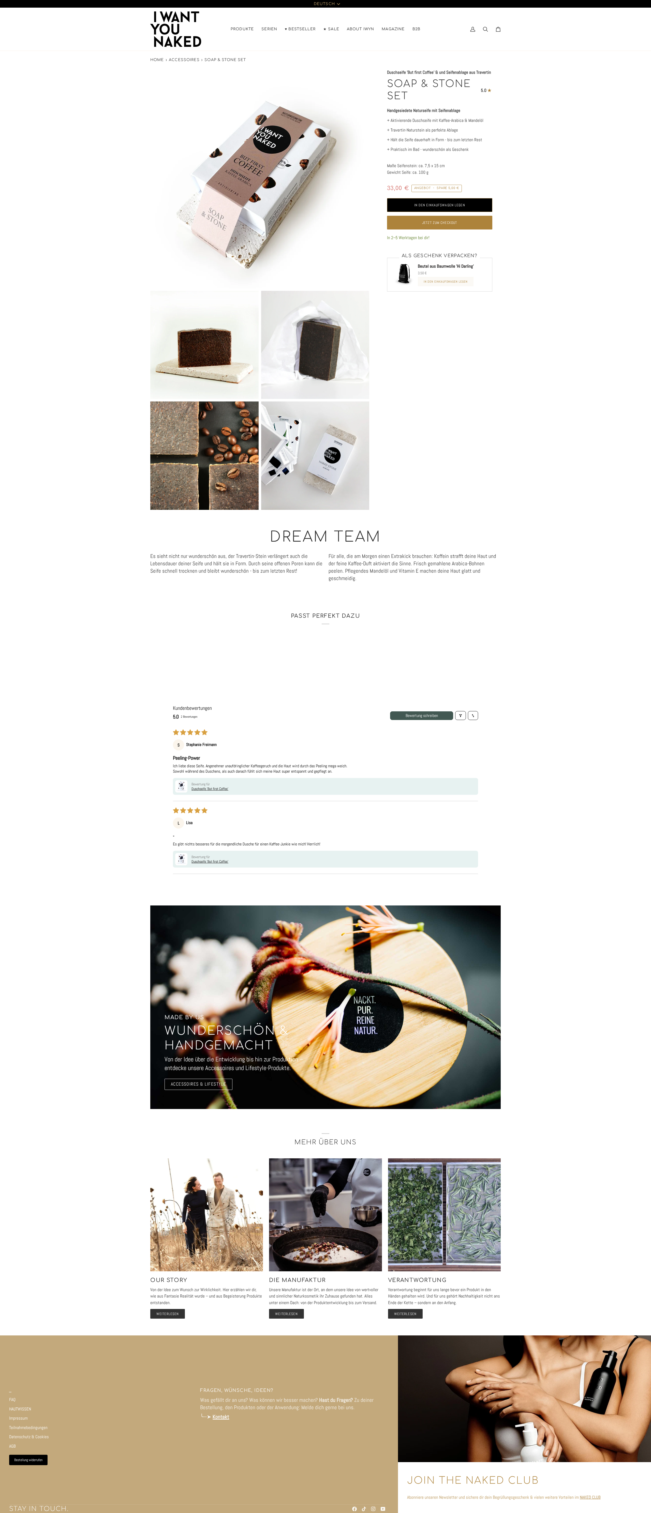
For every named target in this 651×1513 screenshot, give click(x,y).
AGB (12, 1446)
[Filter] (460, 715)
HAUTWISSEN (20, 1409)
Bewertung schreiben (422, 715)
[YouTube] (383, 1509)
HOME (157, 60)
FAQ (12, 1399)
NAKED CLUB (590, 1497)
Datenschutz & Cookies (29, 1436)
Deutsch (324, 4)
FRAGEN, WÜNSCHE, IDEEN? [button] (236, 1390)
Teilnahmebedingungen (28, 1427)
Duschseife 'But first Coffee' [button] (209, 788)
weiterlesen (167, 1314)
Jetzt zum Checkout (439, 222)
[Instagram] (373, 1509)
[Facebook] (354, 1509)
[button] (242, 29)
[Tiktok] (364, 1509)
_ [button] (10, 1390)
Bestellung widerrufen (28, 1460)
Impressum (18, 1418)
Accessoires (184, 60)
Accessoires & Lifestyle (198, 1084)
